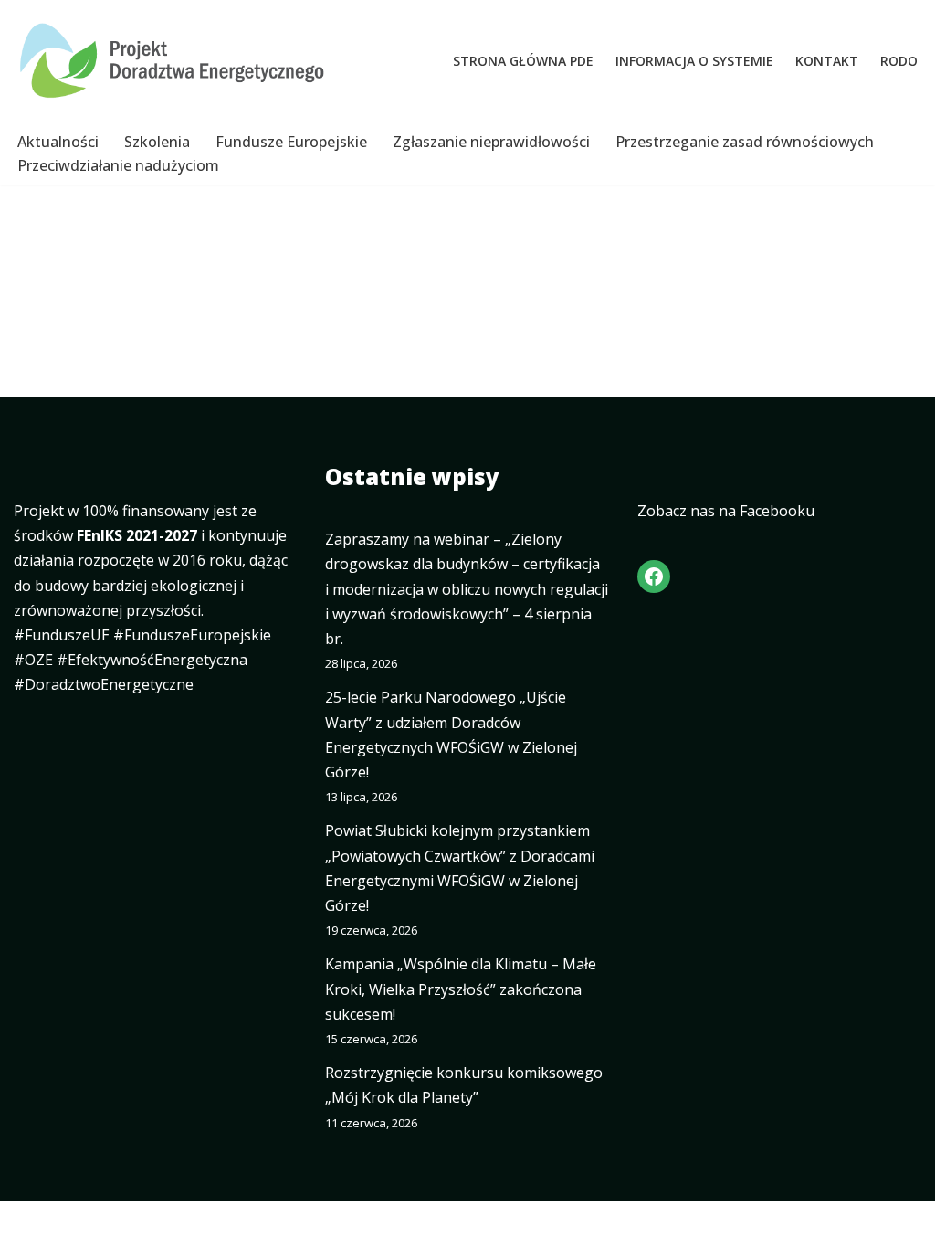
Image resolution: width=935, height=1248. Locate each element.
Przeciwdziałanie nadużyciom (118, 165)
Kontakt (826, 60)
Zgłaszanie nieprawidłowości (491, 142)
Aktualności (58, 142)
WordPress (187, 1224)
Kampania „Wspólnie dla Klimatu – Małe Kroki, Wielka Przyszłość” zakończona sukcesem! (460, 988)
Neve (31, 1224)
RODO (899, 60)
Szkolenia (157, 142)
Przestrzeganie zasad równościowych (744, 142)
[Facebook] (653, 576)
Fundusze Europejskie (291, 142)
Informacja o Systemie (694, 60)
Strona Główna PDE (523, 60)
